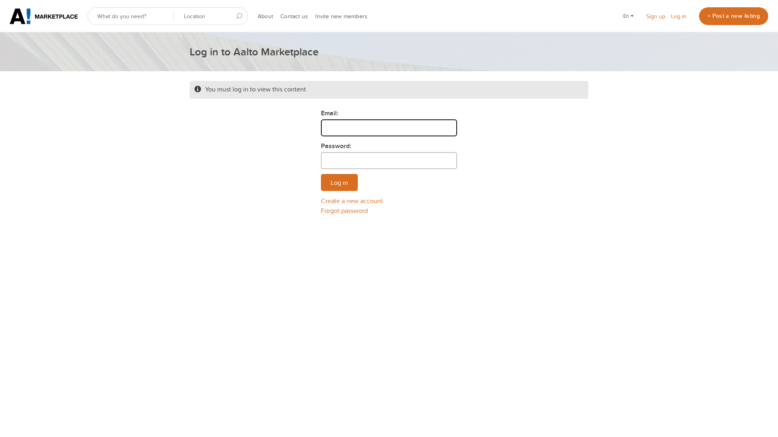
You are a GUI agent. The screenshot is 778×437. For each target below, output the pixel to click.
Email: (329, 113)
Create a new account (352, 200)
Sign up (655, 16)
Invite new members (341, 16)
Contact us (294, 16)
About (265, 16)
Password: (336, 146)
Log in (678, 16)
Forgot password (344, 210)
